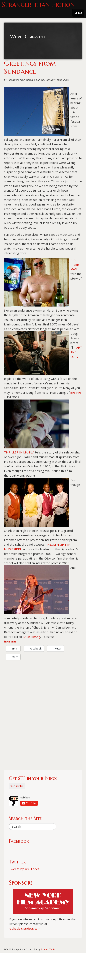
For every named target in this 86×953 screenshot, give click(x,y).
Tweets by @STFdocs (24, 869)
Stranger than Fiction (38, 4)
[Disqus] (43, 718)
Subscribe (17, 786)
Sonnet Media (48, 949)
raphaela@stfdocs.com (24, 928)
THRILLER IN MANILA (19, 452)
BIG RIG (75, 392)
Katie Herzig (31, 637)
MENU (78, 13)
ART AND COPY (76, 352)
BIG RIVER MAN (74, 264)
